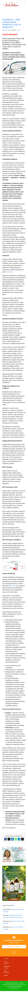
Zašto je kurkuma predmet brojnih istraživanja (12, 916)
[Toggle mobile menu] (25, 2)
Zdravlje (18, 30)
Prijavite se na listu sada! (14, 946)
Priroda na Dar (7, 30)
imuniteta (9, 272)
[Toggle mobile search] (21, 2)
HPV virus (12, 586)
